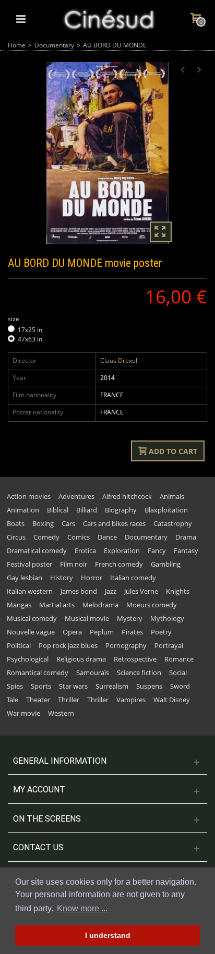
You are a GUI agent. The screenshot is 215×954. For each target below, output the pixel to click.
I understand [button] (107, 935)
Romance (179, 659)
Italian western (30, 591)
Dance (107, 537)
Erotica (85, 550)
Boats (16, 523)
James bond (79, 591)
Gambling (166, 564)
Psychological (28, 659)
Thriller (68, 699)
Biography (121, 510)
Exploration (122, 550)
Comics (78, 537)
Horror (91, 577)
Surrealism (111, 686)
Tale (12, 699)
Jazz (110, 591)
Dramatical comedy (37, 550)
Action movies (29, 496)
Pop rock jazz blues (68, 645)
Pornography (126, 645)
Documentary (54, 45)
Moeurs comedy (151, 604)
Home (17, 45)
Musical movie (87, 618)
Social (178, 672)
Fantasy (186, 550)
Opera (72, 632)
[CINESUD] (109, 18)
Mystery (129, 618)
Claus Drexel (118, 360)
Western (61, 713)
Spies (15, 686)
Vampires (131, 699)
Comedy (46, 537)
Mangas (19, 604)
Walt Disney (171, 699)
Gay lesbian (24, 577)
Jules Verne (141, 591)
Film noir (73, 564)
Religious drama (81, 659)
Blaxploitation (166, 510)
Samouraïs (92, 672)
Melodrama (100, 604)
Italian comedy (133, 577)
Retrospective (135, 659)
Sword (180, 686)
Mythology (167, 618)
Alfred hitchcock (127, 496)
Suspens (149, 686)
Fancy (157, 550)
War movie (23, 713)
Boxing (43, 523)
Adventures (76, 496)
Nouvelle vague (31, 632)
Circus (16, 537)
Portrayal (168, 645)
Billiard (86, 510)
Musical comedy (32, 618)
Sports (41, 686)
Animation (23, 510)
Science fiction (139, 672)
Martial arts (57, 604)
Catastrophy (172, 523)
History (61, 577)
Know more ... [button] (82, 908)
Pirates (132, 632)
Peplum (102, 632)
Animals (172, 496)
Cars (68, 523)
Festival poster (29, 564)
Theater (38, 699)
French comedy (119, 564)
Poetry (161, 632)
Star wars (73, 686)
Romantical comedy (37, 672)
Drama (185, 537)
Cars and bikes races (114, 523)
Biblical (57, 510)
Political (19, 645)
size (14, 318)
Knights (177, 591)
